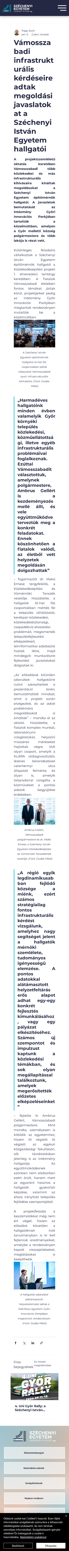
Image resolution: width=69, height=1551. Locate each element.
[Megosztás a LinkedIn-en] (32, 1343)
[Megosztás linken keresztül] (41, 1343)
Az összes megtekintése (42, 1363)
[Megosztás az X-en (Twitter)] (24, 1343)
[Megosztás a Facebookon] (15, 1343)
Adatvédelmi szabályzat (33, 1537)
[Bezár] (64, 1518)
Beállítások (18, 1545)
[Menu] (62, 8)
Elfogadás (50, 1545)
